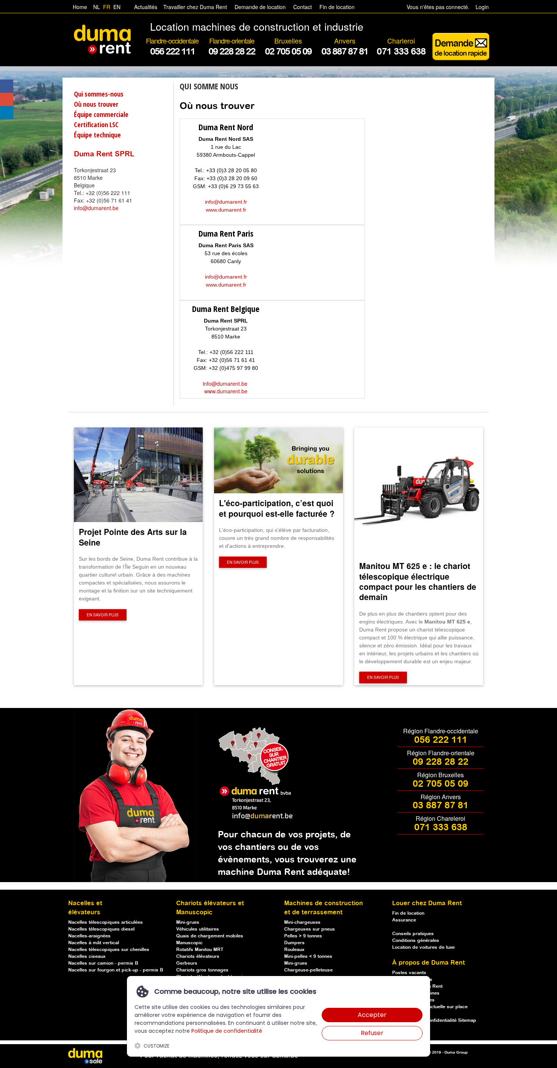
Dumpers (294, 942)
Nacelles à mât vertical (93, 942)
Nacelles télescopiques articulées (105, 922)
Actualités (146, 7)
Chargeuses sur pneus (309, 929)
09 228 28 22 (440, 762)
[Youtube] (6, 99)
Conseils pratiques (413, 933)
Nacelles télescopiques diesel (101, 929)
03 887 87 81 (440, 806)
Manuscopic (189, 942)
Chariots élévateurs (197, 956)
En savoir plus (103, 614)
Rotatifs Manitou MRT (200, 949)
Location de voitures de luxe (423, 947)
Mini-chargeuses (302, 922)
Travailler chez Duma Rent (193, 7)
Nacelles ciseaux (86, 956)
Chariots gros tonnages (202, 970)
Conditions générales (415, 940)
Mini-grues (187, 922)
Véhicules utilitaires (197, 929)
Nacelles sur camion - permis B (103, 963)
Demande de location (260, 7)
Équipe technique (97, 134)
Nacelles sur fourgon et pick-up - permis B (115, 970)
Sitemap (467, 1020)
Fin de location (336, 7)
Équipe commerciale (101, 114)
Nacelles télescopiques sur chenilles (108, 949)
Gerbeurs (186, 963)
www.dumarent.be (225, 391)
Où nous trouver (96, 104)
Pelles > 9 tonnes (303, 936)
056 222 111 (440, 740)
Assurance (404, 920)
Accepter (372, 1014)
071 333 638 (440, 828)
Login (482, 7)
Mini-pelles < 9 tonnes (308, 956)
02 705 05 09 (440, 784)
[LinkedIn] (6, 112)
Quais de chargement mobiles (209, 936)
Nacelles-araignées (89, 936)
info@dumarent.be (96, 208)
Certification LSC (96, 124)
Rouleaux (294, 949)
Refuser (372, 1033)
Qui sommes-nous (99, 93)
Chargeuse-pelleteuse (308, 970)
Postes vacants (409, 972)
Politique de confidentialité (226, 1031)
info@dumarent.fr (226, 202)
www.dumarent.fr (226, 210)
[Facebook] (6, 86)
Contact (302, 7)
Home (80, 7)
